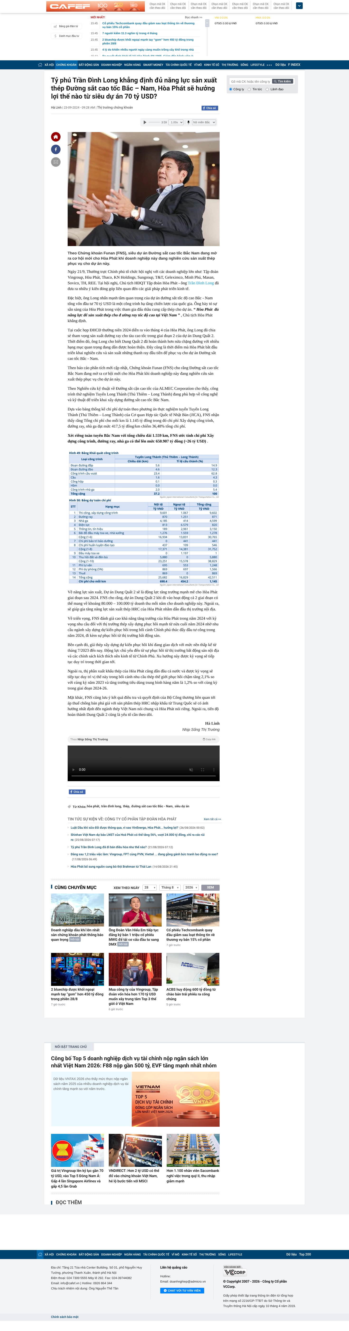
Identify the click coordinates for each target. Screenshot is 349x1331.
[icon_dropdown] (299, 5)
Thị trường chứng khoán (115, 107)
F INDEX (294, 65)
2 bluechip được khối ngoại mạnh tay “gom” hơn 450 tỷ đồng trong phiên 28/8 (77, 994)
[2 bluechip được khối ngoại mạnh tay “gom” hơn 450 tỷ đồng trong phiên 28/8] (77, 969)
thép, (126, 806)
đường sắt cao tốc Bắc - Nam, (152, 806)
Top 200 (305, 1254)
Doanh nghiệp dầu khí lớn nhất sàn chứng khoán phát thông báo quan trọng (77, 935)
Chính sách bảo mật (64, 1317)
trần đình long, (111, 806)
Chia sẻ (211, 108)
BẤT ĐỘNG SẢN (89, 65)
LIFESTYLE (257, 65)
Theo (143, 739)
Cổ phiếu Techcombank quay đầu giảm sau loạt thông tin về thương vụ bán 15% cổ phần (190, 935)
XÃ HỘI (49, 65)
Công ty (238, 89)
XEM (210, 887)
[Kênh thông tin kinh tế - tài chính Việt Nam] (95, 6)
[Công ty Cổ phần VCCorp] (260, 1271)
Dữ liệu (280, 65)
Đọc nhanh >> (193, 17)
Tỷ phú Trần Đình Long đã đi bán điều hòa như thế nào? (122, 847)
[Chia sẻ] (56, 149)
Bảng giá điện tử (68, 26)
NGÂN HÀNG (132, 65)
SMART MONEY (153, 65)
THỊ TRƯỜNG (230, 65)
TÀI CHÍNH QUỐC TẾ (178, 65)
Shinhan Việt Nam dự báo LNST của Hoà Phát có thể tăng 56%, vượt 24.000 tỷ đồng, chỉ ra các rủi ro (138, 837)
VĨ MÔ (198, 65)
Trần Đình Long (201, 283)
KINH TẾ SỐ (211, 65)
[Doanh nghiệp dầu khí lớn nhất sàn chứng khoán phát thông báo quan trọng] (77, 910)
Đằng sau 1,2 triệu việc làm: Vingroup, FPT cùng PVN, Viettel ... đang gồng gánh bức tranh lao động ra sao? (144, 857)
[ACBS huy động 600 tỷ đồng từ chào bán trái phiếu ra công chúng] (192, 969)
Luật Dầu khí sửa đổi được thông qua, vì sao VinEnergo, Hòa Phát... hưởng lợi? (138, 828)
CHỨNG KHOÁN (66, 65)
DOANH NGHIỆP (111, 65)
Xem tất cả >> (212, 819)
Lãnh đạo (277, 89)
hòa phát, (93, 806)
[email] (56, 162)
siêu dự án (181, 806)
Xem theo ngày (126, 888)
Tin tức (257, 89)
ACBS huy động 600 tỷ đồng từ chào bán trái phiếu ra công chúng (191, 994)
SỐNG (244, 65)
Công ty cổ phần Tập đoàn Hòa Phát (141, 819)
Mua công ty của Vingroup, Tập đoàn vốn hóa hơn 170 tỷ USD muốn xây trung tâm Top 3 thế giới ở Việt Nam (133, 996)
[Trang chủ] (40, 65)
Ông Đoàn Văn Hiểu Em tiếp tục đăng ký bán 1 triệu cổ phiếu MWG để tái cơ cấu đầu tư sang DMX (134, 937)
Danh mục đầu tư (69, 36)
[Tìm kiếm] (282, 81)
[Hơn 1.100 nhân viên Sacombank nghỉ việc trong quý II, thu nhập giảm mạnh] (193, 1150)
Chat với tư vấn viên (184, 1290)
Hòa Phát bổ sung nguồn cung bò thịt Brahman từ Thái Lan (124, 867)
